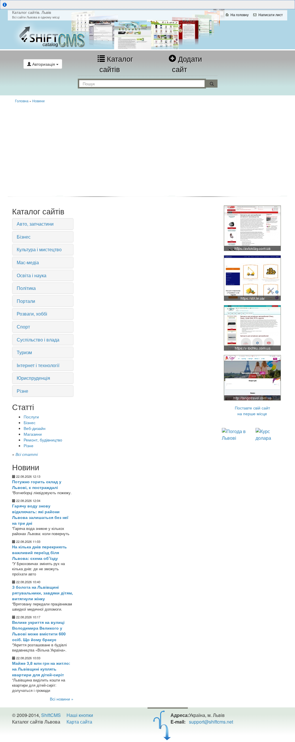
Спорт (23, 326)
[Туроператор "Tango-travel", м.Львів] (252, 377)
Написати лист (270, 14)
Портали (26, 301)
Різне (22, 391)
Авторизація (43, 64)
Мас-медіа (28, 262)
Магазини (33, 434)
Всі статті (27, 454)
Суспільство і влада (38, 339)
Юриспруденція (33, 378)
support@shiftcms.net (211, 721)
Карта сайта (79, 721)
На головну (239, 14)
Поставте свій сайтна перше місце (252, 410)
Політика (26, 288)
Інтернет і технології (38, 365)
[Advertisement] (147, 149)
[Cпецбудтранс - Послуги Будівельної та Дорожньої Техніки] (252, 278)
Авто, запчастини (35, 223)
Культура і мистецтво (39, 249)
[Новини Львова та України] (54, 34)
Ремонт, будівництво (43, 440)
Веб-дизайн (35, 428)
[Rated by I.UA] (24, 733)
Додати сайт (187, 63)
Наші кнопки (80, 715)
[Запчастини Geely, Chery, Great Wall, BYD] (252, 228)
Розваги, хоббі (32, 313)
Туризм (24, 352)
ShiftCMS (51, 715)
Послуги (31, 417)
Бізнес (24, 236)
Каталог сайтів (116, 63)
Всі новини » (61, 699)
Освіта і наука (31, 275)
